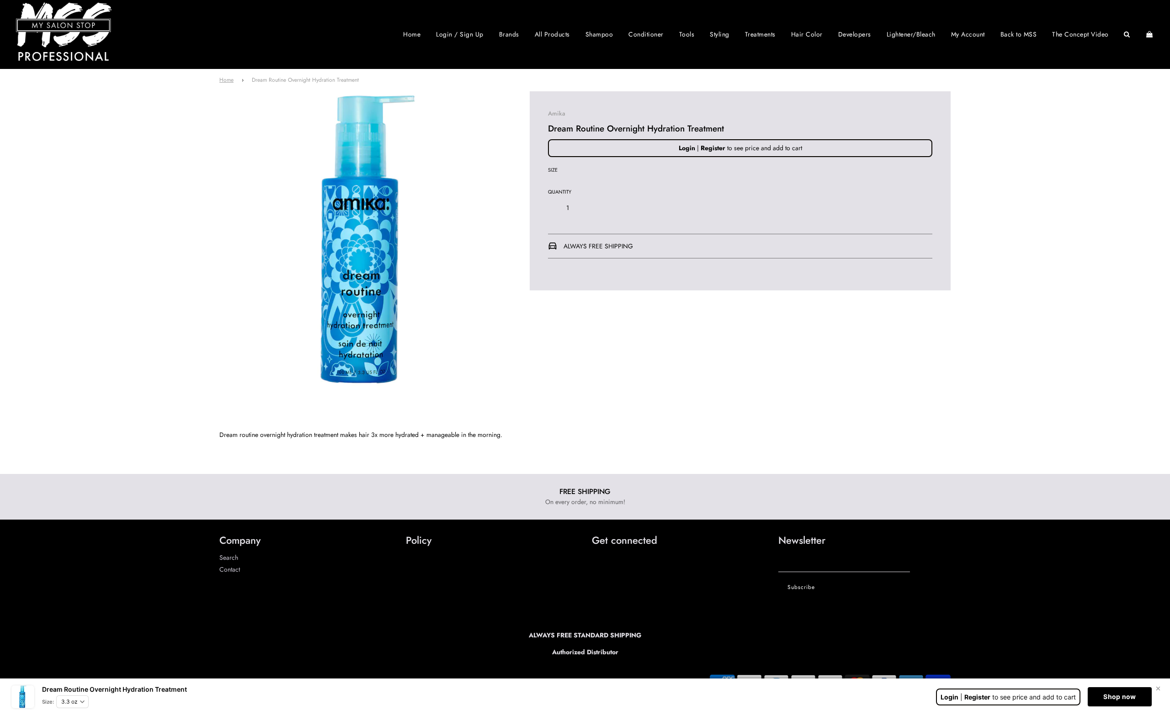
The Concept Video (1080, 34)
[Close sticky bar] (1158, 688)
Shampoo (599, 34)
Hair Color (807, 34)
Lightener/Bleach (911, 34)
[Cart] (1150, 34)
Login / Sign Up (460, 34)
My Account (968, 34)
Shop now (1119, 696)
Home (411, 34)
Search (228, 557)
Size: (48, 702)
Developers (854, 34)
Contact (229, 569)
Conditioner (646, 34)
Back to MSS (1018, 34)
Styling (719, 34)
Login (687, 147)
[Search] (1127, 34)
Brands (509, 34)
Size (553, 169)
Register (713, 147)
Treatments (760, 34)
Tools (687, 34)
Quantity (559, 191)
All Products (552, 34)
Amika (556, 113)
